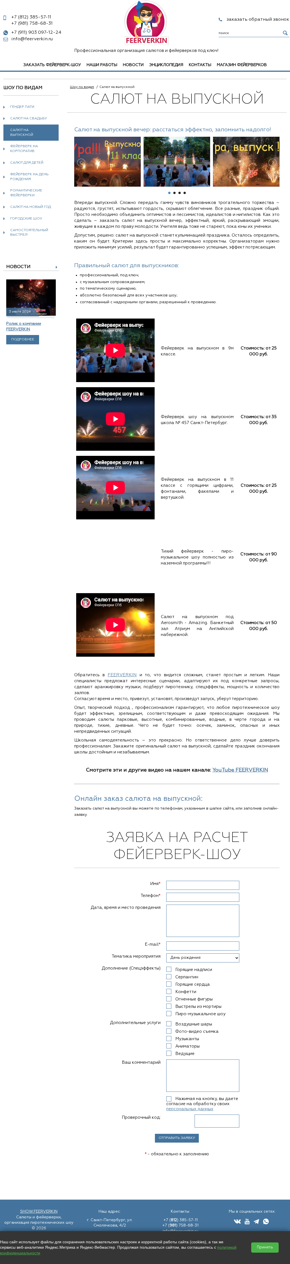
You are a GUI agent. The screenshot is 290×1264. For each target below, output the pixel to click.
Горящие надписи (193, 970)
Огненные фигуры (194, 999)
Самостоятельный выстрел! (29, 233)
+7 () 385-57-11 (180, 1220)
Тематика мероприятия (136, 956)
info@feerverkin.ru (32, 39)
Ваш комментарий (141, 1062)
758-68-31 (32, 23)
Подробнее (22, 339)
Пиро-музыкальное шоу (200, 1014)
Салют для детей (26, 163)
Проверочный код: (141, 1117)
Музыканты (187, 1039)
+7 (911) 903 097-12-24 (36, 32)
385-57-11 (31, 17)
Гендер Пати (22, 107)
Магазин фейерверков (242, 65)
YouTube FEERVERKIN (240, 770)
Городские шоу (26, 218)
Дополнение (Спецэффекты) (131, 968)
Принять (265, 1247)
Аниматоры (187, 1046)
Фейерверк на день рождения (29, 177)
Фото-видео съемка (197, 1031)
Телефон (150, 896)
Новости (133, 65)
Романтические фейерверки (26, 193)
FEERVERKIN (122, 675)
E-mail (153, 944)
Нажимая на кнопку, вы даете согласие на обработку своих (202, 1104)
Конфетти (185, 992)
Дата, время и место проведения (126, 907)
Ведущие (185, 1054)
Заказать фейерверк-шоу (52, 65)
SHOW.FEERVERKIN (38, 1212)
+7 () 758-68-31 (180, 1225)
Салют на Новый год (30, 207)
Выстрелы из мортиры (198, 1006)
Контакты (200, 65)
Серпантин (186, 977)
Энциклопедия (166, 65)
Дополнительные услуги (135, 1023)
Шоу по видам (82, 87)
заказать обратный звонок (258, 19)
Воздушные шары (193, 1024)
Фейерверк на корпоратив (24, 149)
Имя (155, 884)
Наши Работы (102, 65)
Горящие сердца (192, 984)
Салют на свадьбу (28, 118)
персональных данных (189, 1109)
